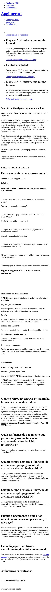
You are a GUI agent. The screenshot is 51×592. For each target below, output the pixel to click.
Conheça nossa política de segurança (20, 77)
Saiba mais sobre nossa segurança (19, 99)
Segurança (10, 5)
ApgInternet (11, 13)
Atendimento (11, 7)
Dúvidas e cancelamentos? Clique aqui (21, 60)
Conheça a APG (12, 3)
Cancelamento (17, 35)
